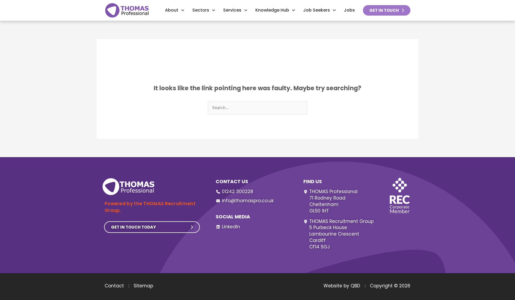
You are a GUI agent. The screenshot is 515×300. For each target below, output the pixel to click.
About (171, 10)
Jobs (349, 10)
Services (232, 10)
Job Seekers (316, 10)
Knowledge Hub (272, 10)
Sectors (200, 10)
